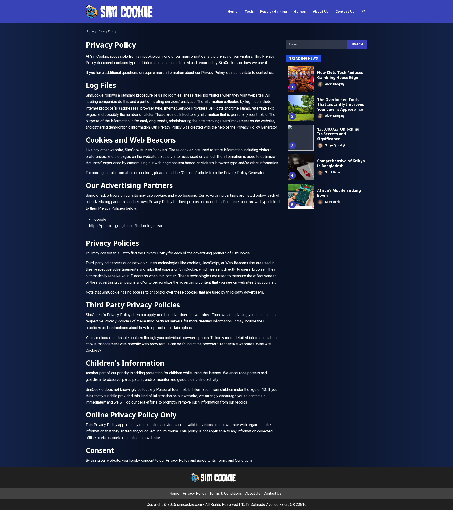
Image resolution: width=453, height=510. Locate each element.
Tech (249, 11)
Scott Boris (332, 172)
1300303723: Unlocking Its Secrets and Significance (301, 138)
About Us (320, 11)
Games (300, 11)
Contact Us (345, 11)
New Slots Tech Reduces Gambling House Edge (301, 79)
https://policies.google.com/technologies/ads (127, 226)
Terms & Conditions (226, 493)
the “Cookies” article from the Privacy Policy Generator (219, 173)
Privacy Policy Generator (256, 127)
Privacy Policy (194, 493)
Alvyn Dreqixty (334, 84)
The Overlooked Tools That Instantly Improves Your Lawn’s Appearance (301, 108)
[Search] (363, 11)
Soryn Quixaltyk (335, 145)
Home (233, 11)
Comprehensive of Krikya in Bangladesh (301, 167)
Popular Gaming (273, 11)
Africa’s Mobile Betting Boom (301, 196)
